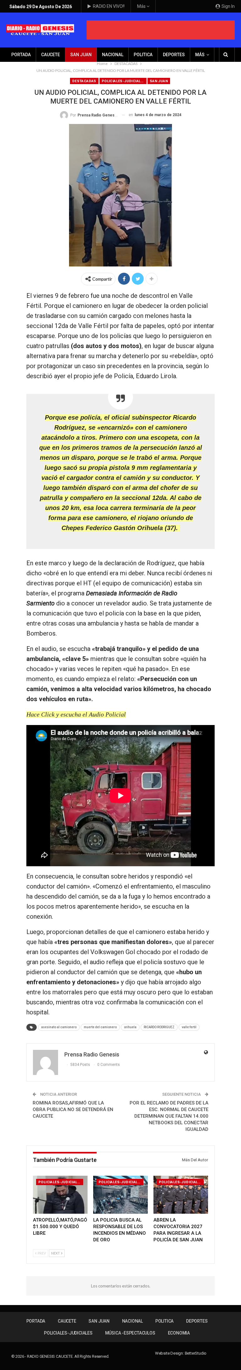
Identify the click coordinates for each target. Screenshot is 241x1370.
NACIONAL (112, 54)
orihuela (130, 1027)
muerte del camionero (100, 1027)
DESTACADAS (84, 81)
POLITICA (143, 54)
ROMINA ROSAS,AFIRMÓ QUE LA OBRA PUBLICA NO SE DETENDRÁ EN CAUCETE (73, 1109)
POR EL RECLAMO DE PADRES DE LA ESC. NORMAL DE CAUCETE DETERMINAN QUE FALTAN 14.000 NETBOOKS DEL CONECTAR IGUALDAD (169, 1116)
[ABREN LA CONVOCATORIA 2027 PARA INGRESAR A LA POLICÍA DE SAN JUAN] (180, 1195)
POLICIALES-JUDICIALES (123, 81)
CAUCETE (50, 54)
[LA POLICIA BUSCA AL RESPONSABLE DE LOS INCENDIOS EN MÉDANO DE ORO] (120, 1195)
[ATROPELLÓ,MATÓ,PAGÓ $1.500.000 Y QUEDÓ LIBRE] (60, 1195)
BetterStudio (196, 1353)
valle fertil (189, 1027)
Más (142, 6)
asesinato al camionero (59, 1027)
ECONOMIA (179, 1332)
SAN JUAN (81, 54)
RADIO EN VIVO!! (109, 6)
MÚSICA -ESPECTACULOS (130, 1332)
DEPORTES (174, 54)
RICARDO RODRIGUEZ (159, 1027)
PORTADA (21, 54)
